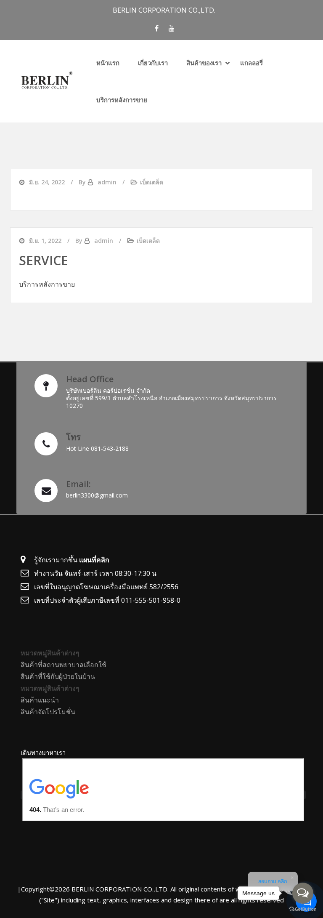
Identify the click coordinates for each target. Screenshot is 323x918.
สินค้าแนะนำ (40, 700)
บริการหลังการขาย (121, 100)
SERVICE (43, 260)
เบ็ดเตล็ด (151, 182)
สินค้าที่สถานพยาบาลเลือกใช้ (63, 664)
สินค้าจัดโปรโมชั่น (48, 711)
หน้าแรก (107, 63)
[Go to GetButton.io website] (302, 909)
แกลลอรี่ (251, 63)
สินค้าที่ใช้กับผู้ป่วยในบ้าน (58, 676)
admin (107, 182)
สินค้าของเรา (204, 63)
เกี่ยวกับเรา (153, 63)
